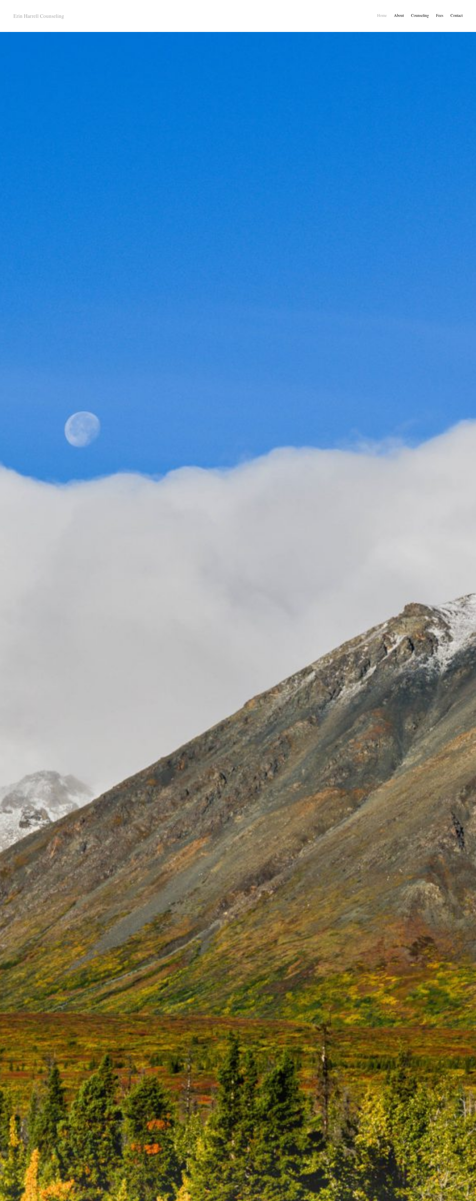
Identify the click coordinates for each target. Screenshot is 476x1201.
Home (382, 15)
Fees (439, 15)
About (399, 15)
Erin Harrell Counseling (38, 15)
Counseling (420, 15)
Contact (456, 15)
